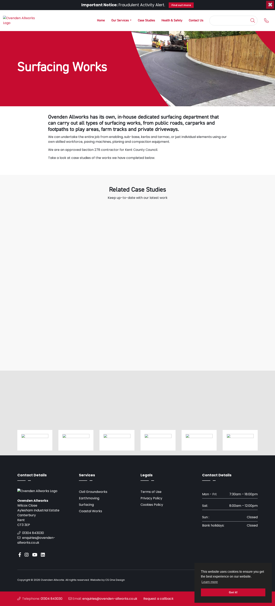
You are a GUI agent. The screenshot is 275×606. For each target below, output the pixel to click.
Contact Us (196, 20)
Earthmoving (89, 498)
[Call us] (264, 20)
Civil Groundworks (93, 491)
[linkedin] (44, 555)
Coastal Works (90, 511)
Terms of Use (151, 491)
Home (101, 20)
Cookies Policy (152, 504)
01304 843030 (32, 533)
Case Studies (146, 20)
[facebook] (20, 555)
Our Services (120, 20)
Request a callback (158, 598)
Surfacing (86, 504)
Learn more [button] (210, 582)
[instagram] (27, 555)
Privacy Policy (151, 498)
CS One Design (115, 580)
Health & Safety (171, 20)
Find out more (181, 5)
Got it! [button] (233, 592)
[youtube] (35, 555)
